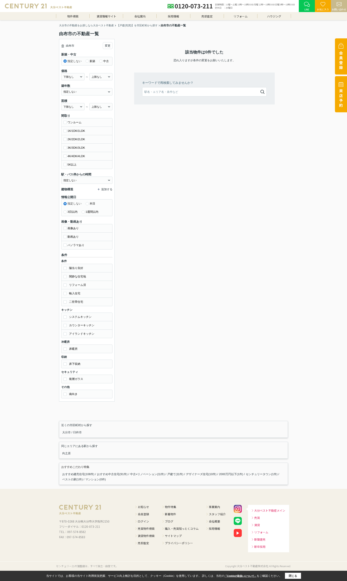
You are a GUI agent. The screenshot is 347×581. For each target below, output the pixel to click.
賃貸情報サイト (106, 16)
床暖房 (73, 348)
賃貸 (257, 525)
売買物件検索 (146, 529)
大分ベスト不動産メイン (269, 510)
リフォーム (241, 16)
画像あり (73, 228)
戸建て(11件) (175, 474)
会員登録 (143, 514)
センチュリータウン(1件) (262, 474)
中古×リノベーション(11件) (147, 474)
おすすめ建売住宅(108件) (78, 474)
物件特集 (170, 507)
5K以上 (72, 164)
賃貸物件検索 (146, 536)
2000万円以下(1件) (231, 474)
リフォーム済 (77, 284)
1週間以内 (92, 211)
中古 (106, 61)
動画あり (73, 236)
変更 (107, 45)
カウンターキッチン (81, 325)
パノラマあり (75, 245)
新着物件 (170, 514)
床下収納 (74, 363)
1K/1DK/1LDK (76, 130)
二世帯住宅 (76, 301)
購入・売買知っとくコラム (182, 529)
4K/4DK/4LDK (76, 156)
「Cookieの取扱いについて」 (241, 576)
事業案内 (214, 507)
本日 (92, 203)
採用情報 (173, 16)
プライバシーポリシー (179, 543)
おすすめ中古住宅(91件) (112, 474)
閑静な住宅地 (77, 276)
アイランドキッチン (81, 333)
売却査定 (207, 16)
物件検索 (73, 16)
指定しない (74, 61)
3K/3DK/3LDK (76, 147)
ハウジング (274, 16)
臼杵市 (77, 432)
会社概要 (214, 521)
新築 (92, 61)
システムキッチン (80, 316)
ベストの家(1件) (72, 479)
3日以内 (72, 211)
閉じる (293, 575)
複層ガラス (76, 379)
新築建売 (259, 539)
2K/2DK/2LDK (76, 139)
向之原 (66, 453)
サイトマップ (173, 536)
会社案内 (140, 16)
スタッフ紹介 (217, 514)
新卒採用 (259, 547)
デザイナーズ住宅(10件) (201, 474)
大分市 (66, 432)
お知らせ (143, 507)
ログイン (143, 521)
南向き (73, 394)
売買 (257, 518)
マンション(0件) (95, 479)
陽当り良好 (76, 268)
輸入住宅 (74, 293)
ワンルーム (74, 122)
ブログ (169, 521)
